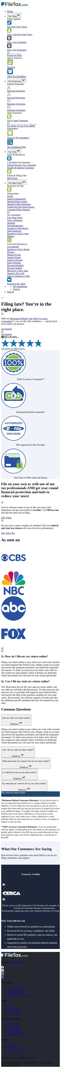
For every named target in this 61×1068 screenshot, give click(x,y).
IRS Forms (12, 178)
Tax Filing (12, 16)
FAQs (10, 1008)
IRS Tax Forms (14, 1013)
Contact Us (12, 1052)
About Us (11, 1044)
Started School (14, 257)
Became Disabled (15, 265)
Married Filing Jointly (17, 201)
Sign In (16, 289)
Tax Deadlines (14, 1011)
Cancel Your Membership (19, 995)
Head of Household (16, 199)
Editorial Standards (16, 1034)
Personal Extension (16, 91)
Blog (9, 1005)
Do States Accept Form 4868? (21, 126)
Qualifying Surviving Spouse (20, 207)
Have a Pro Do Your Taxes (19, 34)
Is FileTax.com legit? (17, 1050)
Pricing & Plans (14, 55)
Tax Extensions (15, 81)
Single (10, 196)
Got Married (13, 246)
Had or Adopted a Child (18, 276)
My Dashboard (20, 286)
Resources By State (16, 284)
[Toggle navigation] (2, 297)
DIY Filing (6, 517)
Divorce (11, 252)
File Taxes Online (15, 990)
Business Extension (16, 104)
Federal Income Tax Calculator (21, 165)
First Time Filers (14, 217)
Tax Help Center (15, 183)
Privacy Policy (14, 1024)
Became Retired (14, 268)
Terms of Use (13, 1026)
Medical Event (14, 254)
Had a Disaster (14, 263)
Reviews (11, 1047)
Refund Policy (14, 1029)
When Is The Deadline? (18, 138)
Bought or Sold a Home (18, 249)
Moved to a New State (17, 271)
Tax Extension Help (16, 147)
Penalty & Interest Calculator (20, 168)
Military (11, 236)
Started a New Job (15, 273)
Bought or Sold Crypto (18, 233)
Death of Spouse (15, 260)
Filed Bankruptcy (15, 225)
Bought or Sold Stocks (17, 228)
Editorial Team (14, 1032)
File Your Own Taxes (17, 27)
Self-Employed (14, 231)
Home (10, 11)
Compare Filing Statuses (18, 209)
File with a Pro (8, 533)
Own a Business (14, 220)
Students (11, 223)
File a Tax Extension (16, 42)
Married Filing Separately (19, 204)
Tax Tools (12, 152)
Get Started (6, 329)
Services (11, 67)
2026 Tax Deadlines (16, 76)
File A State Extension (17, 120)
